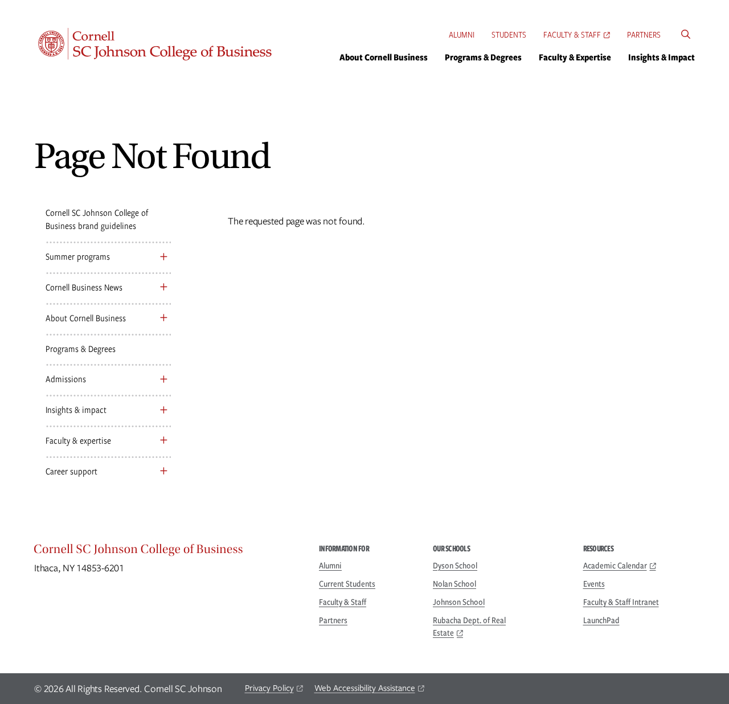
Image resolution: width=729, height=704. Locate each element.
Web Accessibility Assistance (364, 688)
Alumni (461, 34)
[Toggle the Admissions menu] (163, 379)
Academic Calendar (615, 565)
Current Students (347, 584)
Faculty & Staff (572, 34)
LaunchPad (601, 620)
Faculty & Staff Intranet (621, 602)
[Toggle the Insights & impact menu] (163, 410)
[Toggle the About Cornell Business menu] (163, 318)
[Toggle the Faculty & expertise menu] (163, 440)
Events (594, 584)
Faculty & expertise (78, 440)
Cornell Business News (84, 287)
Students (509, 34)
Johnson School (459, 602)
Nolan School (454, 584)
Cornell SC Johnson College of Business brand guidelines (97, 219)
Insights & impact (76, 409)
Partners (644, 34)
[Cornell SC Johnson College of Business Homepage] (165, 552)
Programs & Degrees (81, 348)
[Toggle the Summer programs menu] (163, 256)
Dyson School (455, 565)
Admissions (66, 379)
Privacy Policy (269, 688)
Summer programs (78, 256)
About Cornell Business (86, 318)
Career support (71, 471)
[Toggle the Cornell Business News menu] (163, 287)
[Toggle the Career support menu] (163, 471)
